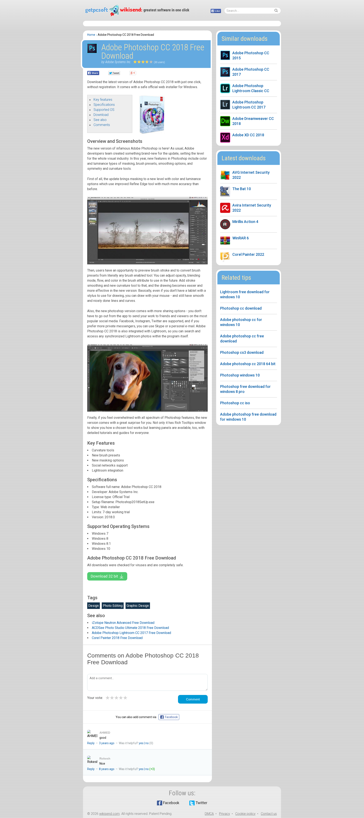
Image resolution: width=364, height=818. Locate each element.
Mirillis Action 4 (245, 221)
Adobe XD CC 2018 (248, 135)
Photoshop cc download (241, 308)
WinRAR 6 (240, 238)
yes (141, 743)
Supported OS (104, 110)
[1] (135, 61)
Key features (103, 100)
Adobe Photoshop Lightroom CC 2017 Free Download (131, 633)
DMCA (209, 814)
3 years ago (106, 743)
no (147, 743)
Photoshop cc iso (235, 403)
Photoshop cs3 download (242, 352)
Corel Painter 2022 (248, 254)
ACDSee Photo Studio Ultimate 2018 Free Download (130, 628)
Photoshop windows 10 (240, 375)
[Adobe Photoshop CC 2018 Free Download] (152, 133)
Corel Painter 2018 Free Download (117, 638)
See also (100, 120)
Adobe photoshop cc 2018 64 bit (248, 364)
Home (91, 34)
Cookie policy (245, 814)
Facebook (171, 803)
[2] (137, 61)
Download (101, 115)
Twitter (201, 803)
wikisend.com (109, 814)
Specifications (104, 105)
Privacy (224, 814)
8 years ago (106, 769)
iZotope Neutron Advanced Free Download (123, 623)
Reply (91, 743)
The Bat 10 (241, 189)
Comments (102, 125)
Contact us (269, 814)
